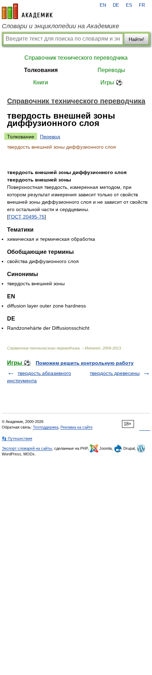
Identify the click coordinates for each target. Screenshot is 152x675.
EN (103, 5)
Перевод (50, 136)
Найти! (136, 39)
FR (142, 5)
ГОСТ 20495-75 (26, 217)
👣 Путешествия (17, 438)
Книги (40, 82)
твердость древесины (115, 373)
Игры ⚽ (111, 82)
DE (116, 5)
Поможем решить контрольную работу (85, 363)
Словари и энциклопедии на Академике (60, 26)
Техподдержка (45, 427)
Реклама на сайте (76, 427)
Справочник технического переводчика (76, 58)
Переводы (111, 70)
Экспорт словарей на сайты (27, 448)
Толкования (41, 70)
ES (129, 5)
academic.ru (27, 11)
